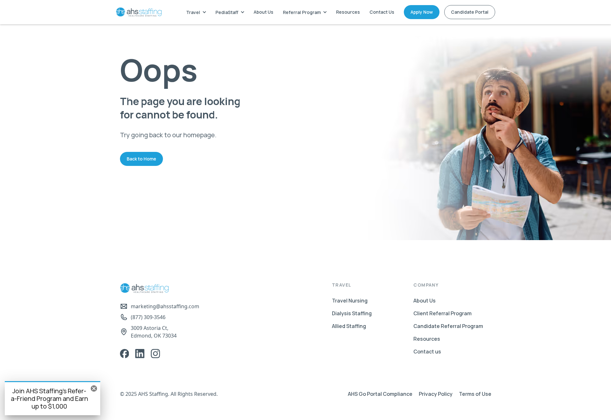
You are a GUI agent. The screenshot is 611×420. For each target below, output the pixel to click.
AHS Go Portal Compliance (380, 393)
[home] (139, 12)
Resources (348, 12)
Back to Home (141, 159)
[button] (196, 12)
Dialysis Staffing (352, 313)
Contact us (427, 351)
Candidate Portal (469, 12)
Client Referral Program (442, 313)
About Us (263, 12)
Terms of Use (475, 393)
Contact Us (381, 12)
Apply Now (422, 12)
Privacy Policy (436, 393)
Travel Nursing (350, 300)
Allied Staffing (349, 326)
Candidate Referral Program (448, 326)
